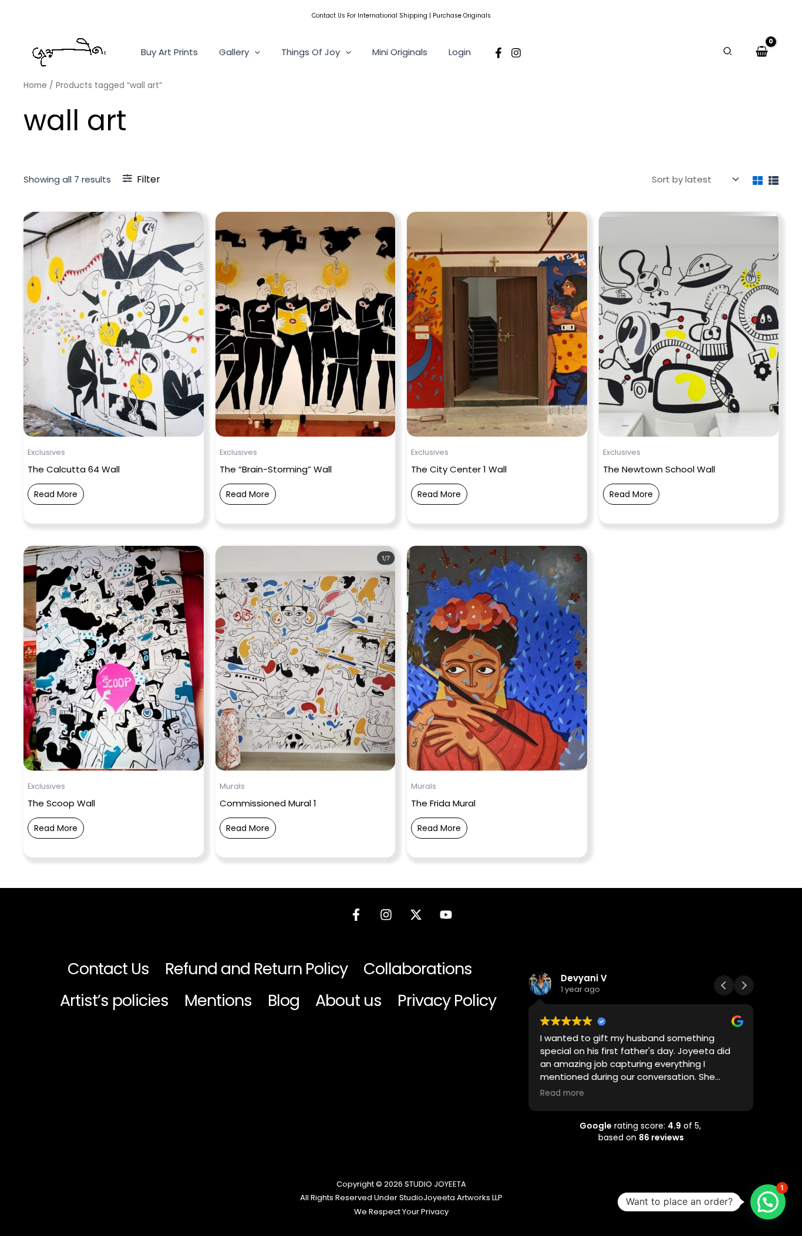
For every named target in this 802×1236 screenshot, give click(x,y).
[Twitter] (416, 915)
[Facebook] (498, 53)
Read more (55, 494)
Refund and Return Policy (256, 969)
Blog (283, 1000)
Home (35, 85)
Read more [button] (562, 1093)
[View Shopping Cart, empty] (762, 51)
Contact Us (328, 15)
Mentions (218, 1000)
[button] (254, 52)
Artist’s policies (114, 1000)
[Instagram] (516, 53)
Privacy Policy (446, 1000)
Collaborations (417, 969)
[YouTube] (446, 915)
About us (348, 1000)
